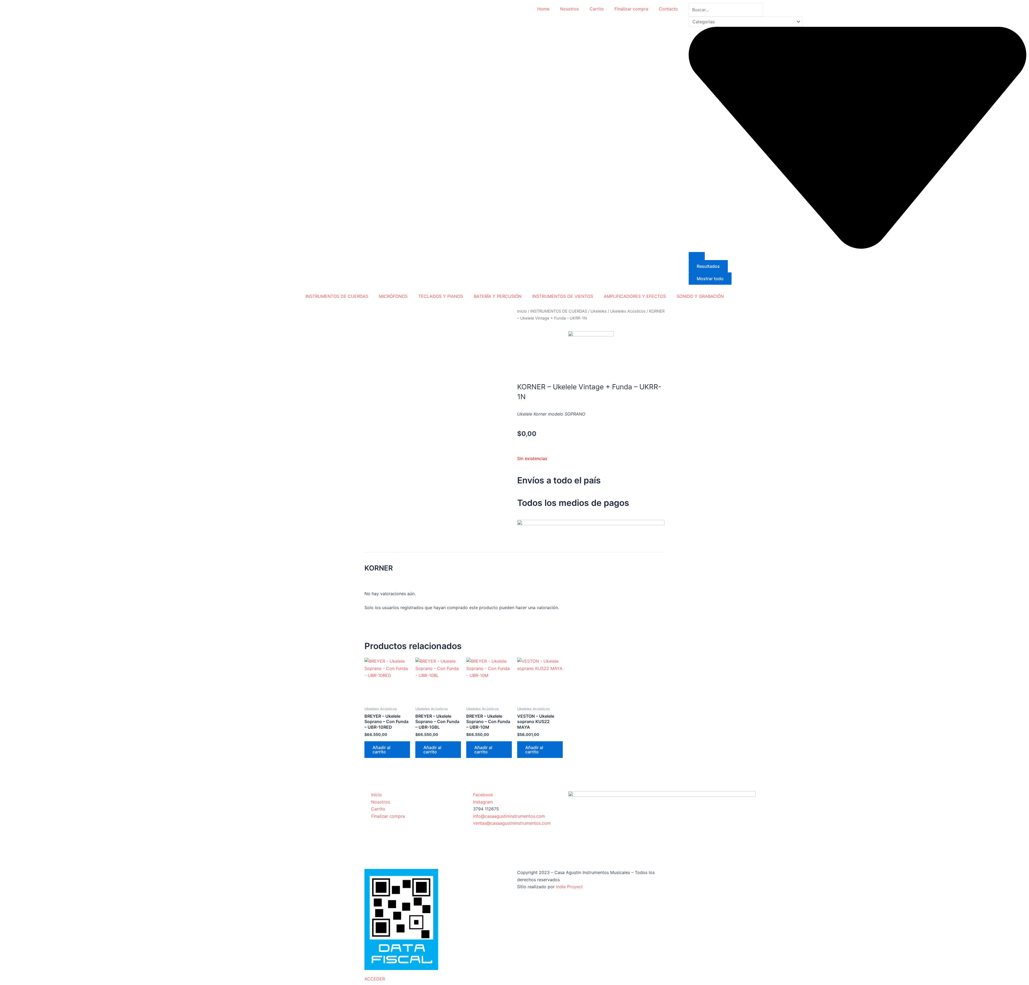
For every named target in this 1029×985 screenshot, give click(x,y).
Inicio (522, 311)
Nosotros (569, 9)
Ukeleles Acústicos (628, 311)
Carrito (597, 9)
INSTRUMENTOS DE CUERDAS (336, 296)
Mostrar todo (710, 278)
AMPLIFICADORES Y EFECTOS (635, 296)
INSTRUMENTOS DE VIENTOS (562, 296)
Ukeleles (599, 311)
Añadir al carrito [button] (381, 749)
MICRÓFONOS (393, 296)
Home (543, 9)
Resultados (708, 266)
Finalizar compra (631, 9)
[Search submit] (697, 256)
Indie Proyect (569, 886)
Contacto (668, 9)
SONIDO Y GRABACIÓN (700, 296)
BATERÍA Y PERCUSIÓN (497, 296)
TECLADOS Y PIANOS (440, 296)
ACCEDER (374, 979)
